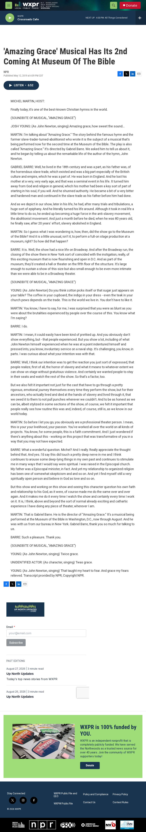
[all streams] (140, 18)
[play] (10, 18)
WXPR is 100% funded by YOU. (108, 730)
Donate (131, 5)
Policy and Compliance (95, 794)
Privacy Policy (120, 794)
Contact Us (89, 802)
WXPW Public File (63, 803)
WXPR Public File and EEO (65, 795)
